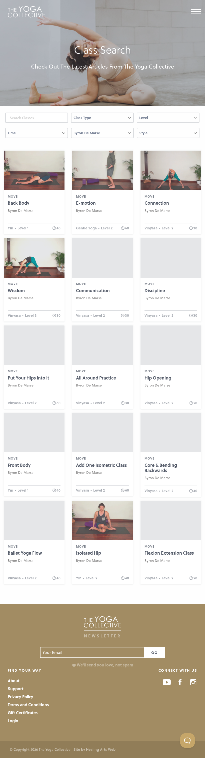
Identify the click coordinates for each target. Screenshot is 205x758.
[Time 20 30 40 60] (37, 135)
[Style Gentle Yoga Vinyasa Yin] (168, 135)
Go (154, 652)
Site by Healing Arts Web (95, 749)
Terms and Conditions (28, 704)
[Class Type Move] (102, 119)
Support (16, 688)
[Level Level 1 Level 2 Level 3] (168, 119)
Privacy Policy (20, 696)
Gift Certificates (23, 712)
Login (13, 720)
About (14, 680)
